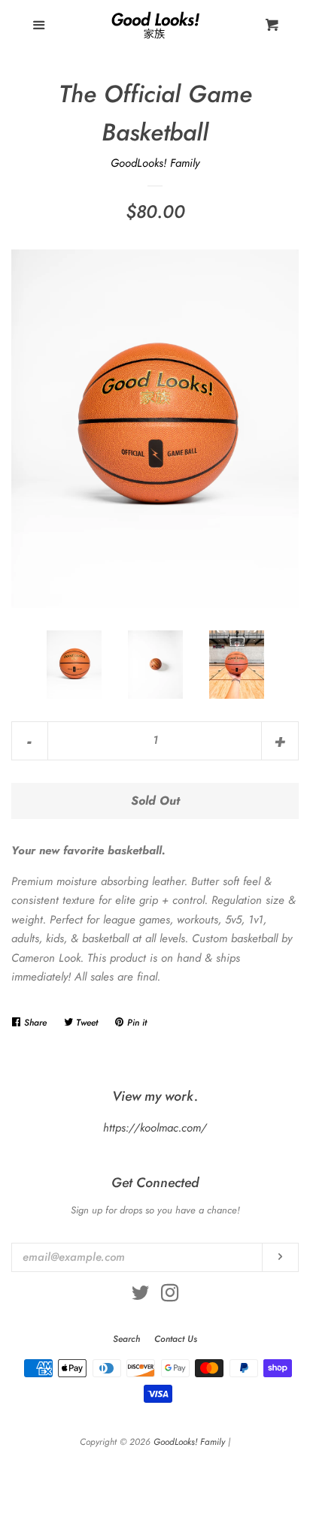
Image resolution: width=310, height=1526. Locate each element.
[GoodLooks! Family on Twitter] (141, 1296)
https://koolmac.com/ (155, 1128)
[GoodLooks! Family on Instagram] (170, 1296)
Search (126, 1339)
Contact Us (175, 1339)
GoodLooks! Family (155, 163)
